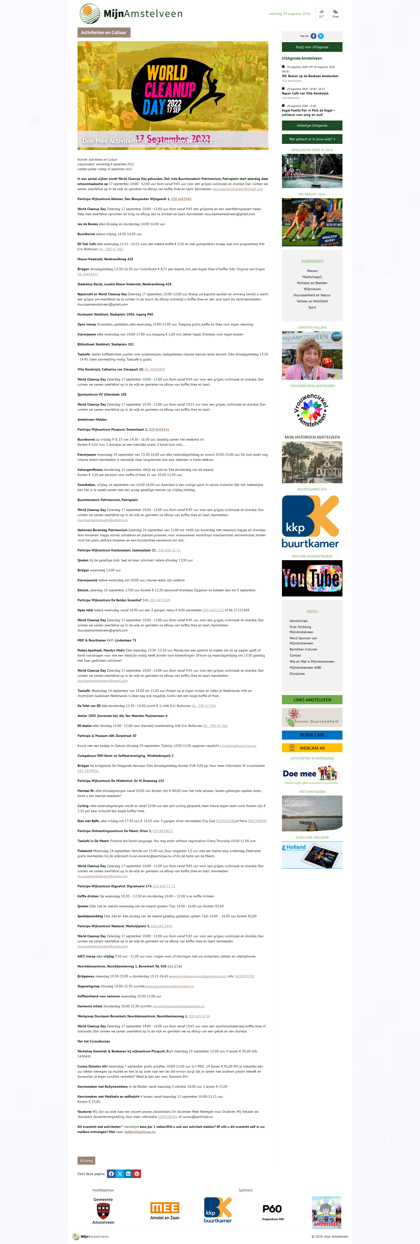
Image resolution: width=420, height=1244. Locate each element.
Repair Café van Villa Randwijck (305, 93)
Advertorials (299, 621)
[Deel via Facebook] (111, 1174)
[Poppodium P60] (272, 1210)
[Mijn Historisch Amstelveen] (312, 459)
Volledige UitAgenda (312, 125)
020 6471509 (160, 600)
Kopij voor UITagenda (312, 47)
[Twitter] (321, 36)
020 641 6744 (199, 1016)
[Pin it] (136, 1174)
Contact (295, 655)
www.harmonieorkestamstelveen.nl (178, 1006)
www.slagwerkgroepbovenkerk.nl (169, 986)
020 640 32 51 (169, 550)
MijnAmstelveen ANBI (305, 667)
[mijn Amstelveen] (134, 14)
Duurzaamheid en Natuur (312, 295)
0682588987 (257, 821)
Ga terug (86, 1160)
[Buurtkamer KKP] (218, 1210)
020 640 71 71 (164, 886)
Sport (312, 307)
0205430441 (167, 1116)
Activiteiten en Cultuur (103, 160)
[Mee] (164, 1210)
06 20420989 (155, 369)
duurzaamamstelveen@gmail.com (238, 189)
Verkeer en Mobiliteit (312, 301)
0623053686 (226, 821)
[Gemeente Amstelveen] (103, 1210)
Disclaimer (297, 673)
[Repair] (312, 735)
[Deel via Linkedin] (128, 1174)
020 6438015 (163, 831)
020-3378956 (88, 771)
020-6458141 (159, 429)
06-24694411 (88, 274)
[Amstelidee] (326, 1212)
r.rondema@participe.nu (238, 745)
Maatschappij (312, 277)
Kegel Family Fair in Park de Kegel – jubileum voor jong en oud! (308, 112)
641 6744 (174, 966)
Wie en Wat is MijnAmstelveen (312, 661)
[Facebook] (313, 36)
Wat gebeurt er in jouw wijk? (311, 139)
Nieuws (312, 271)
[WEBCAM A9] (312, 747)
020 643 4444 (161, 926)
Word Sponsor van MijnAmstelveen (303, 640)
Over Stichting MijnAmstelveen (301, 629)
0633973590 (244, 976)
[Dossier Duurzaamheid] (312, 717)
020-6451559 (213, 610)
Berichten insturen (303, 649)
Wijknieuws (312, 289)
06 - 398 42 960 (111, 249)
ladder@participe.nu (140, 1132)
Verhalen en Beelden (312, 283)
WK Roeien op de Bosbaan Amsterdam (310, 76)
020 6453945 (181, 199)
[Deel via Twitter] (119, 1174)
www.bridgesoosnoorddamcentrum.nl (199, 976)
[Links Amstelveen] (312, 699)
